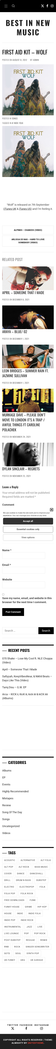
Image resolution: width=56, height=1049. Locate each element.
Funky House (12, 907)
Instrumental (12, 927)
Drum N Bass (23, 880)
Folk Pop (9, 893)
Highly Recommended (15, 791)
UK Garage (36, 960)
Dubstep (41, 880)
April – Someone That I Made (23, 292)
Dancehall (36, 873)
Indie (20, 913)
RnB (6, 947)
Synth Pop (33, 953)
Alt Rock (24, 867)
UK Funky (9, 960)
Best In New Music (28, 27)
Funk (33, 900)
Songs (15, 118)
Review (6, 805)
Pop (26, 933)
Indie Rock (27, 920)
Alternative (28, 860)
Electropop (27, 887)
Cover (8, 873)
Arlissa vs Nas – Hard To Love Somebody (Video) (28, 241)
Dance (20, 873)
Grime (28, 907)
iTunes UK (10, 208)
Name (6, 550)
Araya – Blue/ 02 (14, 331)
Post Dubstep (12, 940)
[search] (13, 6)
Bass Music (41, 867)
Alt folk (46, 860)
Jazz (29, 927)
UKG (22, 960)
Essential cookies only (28, 529)
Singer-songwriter (37, 947)
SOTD (7, 953)
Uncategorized (11, 826)
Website (7, 579)
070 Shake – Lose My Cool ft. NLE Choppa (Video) (27, 660)
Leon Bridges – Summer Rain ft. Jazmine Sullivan (25, 373)
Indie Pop (9, 920)
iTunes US (25, 208)
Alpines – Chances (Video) (28, 230)
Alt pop (8, 867)
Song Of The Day (12, 812)
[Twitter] (42, 5)
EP (3, 777)
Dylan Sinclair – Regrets (21, 468)
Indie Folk (18, 122)
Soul (18, 953)
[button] (51, 509)
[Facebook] (47, 5)
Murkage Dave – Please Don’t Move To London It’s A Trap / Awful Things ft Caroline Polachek (23, 422)
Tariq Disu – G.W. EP (14, 687)
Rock (17, 947)
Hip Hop (42, 907)
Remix (43, 940)
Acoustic (9, 860)
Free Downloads (14, 900)
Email (6, 564)
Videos (6, 833)
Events (6, 784)
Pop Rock (40, 933)
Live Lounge (11, 933)
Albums (6, 770)
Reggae (30, 940)
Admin (36, 59)
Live (39, 927)
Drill (7, 880)
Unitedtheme (36, 1043)
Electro (9, 887)
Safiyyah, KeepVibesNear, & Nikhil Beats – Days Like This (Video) (27, 678)
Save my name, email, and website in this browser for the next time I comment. (27, 600)
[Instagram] (52, 5)
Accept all (28, 521)
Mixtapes (7, 798)
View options (28, 537)
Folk (42, 887)
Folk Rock (27, 893)
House (8, 913)
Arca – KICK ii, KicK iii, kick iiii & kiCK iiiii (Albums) (25, 696)
